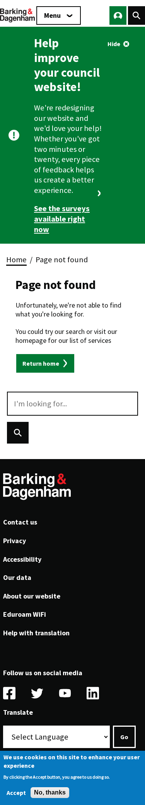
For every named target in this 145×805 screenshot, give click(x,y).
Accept (16, 792)
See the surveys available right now (62, 218)
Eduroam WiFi (24, 614)
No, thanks (50, 792)
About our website (31, 596)
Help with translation (36, 632)
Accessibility (22, 559)
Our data (17, 577)
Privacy (14, 540)
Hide (113, 44)
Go (124, 737)
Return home (40, 363)
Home (16, 260)
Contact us (20, 522)
